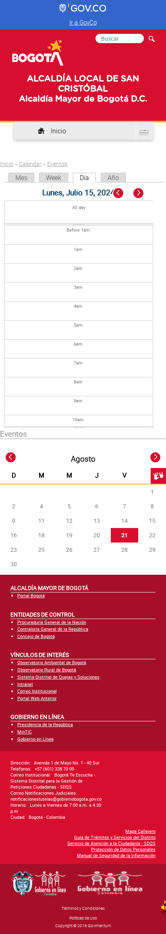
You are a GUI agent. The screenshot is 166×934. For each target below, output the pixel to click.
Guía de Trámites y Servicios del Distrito (115, 837)
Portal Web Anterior (37, 698)
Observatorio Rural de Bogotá (46, 670)
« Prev (119, 193)
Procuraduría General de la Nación (51, 622)
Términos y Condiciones (83, 908)
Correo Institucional (37, 691)
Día (88, 177)
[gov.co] (83, 8)
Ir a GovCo (83, 22)
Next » (142, 193)
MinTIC (24, 732)
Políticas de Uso (83, 918)
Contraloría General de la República (52, 629)
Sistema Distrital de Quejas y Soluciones (58, 677)
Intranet (25, 684)
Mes (21, 177)
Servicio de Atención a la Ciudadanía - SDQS (111, 843)
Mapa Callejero (140, 831)
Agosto (83, 459)
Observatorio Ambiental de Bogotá (51, 662)
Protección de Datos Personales (123, 849)
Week (53, 177)
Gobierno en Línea (35, 739)
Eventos (57, 164)
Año (113, 177)
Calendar (30, 164)
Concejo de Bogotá (36, 636)
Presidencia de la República (45, 724)
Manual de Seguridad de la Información (116, 855)
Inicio (58, 130)
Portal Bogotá (31, 595)
